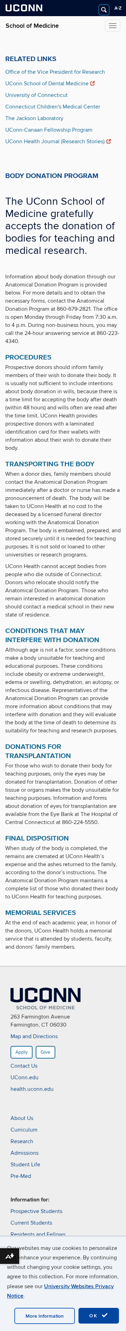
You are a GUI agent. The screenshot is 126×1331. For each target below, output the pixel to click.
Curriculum (23, 1129)
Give (45, 1052)
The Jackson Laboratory (34, 118)
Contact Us (23, 1065)
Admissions (24, 1153)
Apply (21, 1052)
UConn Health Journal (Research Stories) (55, 141)
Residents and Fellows (37, 1234)
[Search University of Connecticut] (104, 9)
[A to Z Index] (118, 8)
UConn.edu (24, 1077)
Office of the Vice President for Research (55, 71)
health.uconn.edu (32, 1089)
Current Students (31, 1222)
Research (21, 1141)
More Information (45, 1316)
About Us (21, 1118)
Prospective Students (36, 1211)
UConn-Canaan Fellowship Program (48, 129)
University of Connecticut (36, 95)
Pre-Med (20, 1176)
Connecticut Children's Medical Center (52, 106)
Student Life (25, 1164)
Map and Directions (34, 1036)
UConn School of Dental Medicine (47, 83)
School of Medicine (32, 25)
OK (94, 1316)
